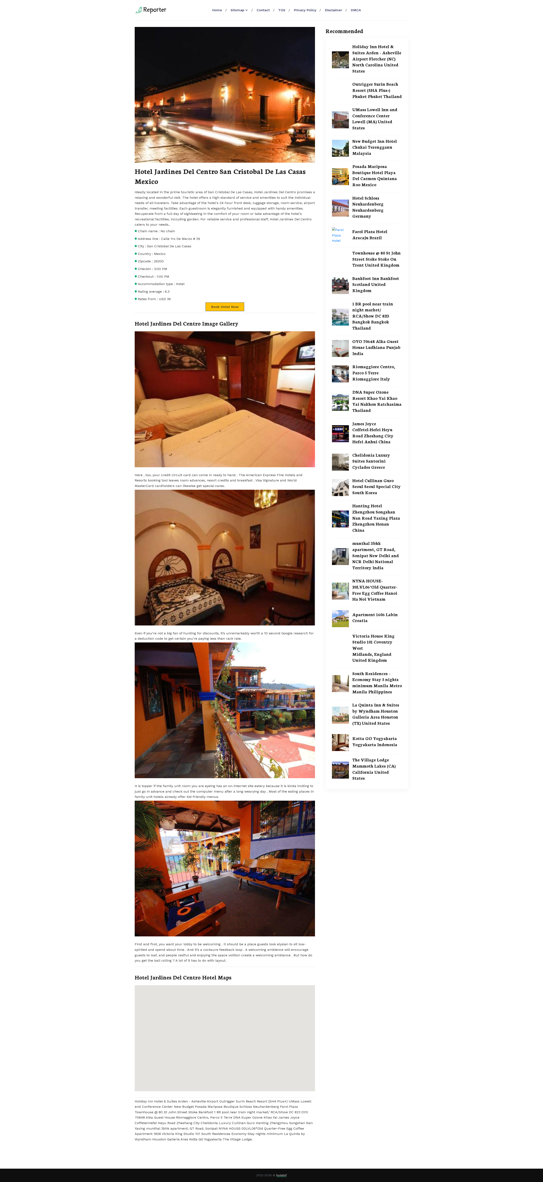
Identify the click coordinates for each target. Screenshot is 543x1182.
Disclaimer (333, 10)
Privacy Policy (305, 10)
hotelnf (281, 1175)
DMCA (356, 10)
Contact (263, 10)
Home (217, 10)
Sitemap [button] (237, 10)
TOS (281, 10)
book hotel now (225, 307)
